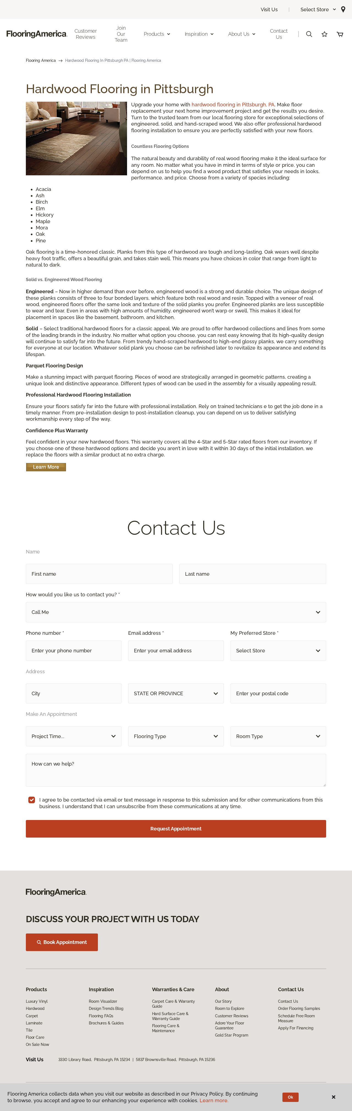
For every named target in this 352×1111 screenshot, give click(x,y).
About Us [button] (239, 34)
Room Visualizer (103, 1001)
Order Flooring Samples (299, 1008)
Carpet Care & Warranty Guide (173, 1004)
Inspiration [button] (196, 34)
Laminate (34, 1023)
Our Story (223, 1001)
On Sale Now (37, 1044)
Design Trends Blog (106, 1008)
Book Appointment (65, 942)
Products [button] (154, 34)
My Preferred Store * (254, 633)
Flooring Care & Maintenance (166, 1028)
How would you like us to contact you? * (73, 594)
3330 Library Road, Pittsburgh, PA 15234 (94, 1059)
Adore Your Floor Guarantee (229, 1025)
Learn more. (214, 1100)
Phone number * (45, 633)
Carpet (32, 1016)
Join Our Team (121, 34)
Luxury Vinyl (37, 1001)
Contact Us (279, 34)
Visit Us (269, 9)
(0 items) (340, 34)
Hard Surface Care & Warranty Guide (170, 1016)
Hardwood (35, 1008)
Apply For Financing (295, 1028)
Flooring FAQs (101, 1016)
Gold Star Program (231, 1035)
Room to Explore (229, 1008)
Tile (29, 1030)
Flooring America (41, 60)
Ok (290, 1097)
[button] (319, 9)
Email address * (146, 633)
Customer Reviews (86, 34)
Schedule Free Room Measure (296, 1018)
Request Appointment (176, 829)
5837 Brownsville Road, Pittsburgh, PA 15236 (175, 1059)
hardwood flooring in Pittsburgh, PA (233, 104)
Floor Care (35, 1037)
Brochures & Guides (106, 1023)
